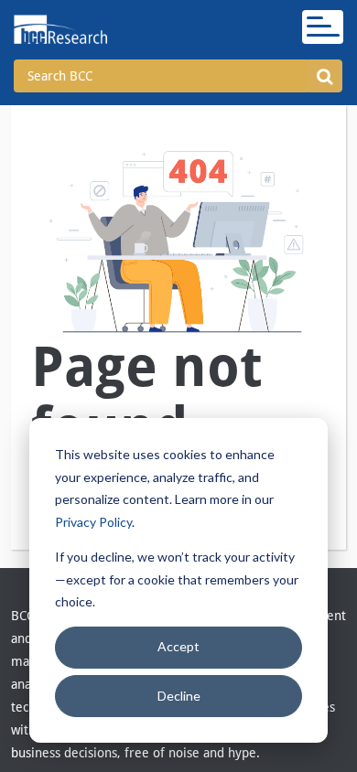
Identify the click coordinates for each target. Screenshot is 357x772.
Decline (178, 695)
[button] (324, 75)
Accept (178, 646)
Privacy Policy (93, 522)
